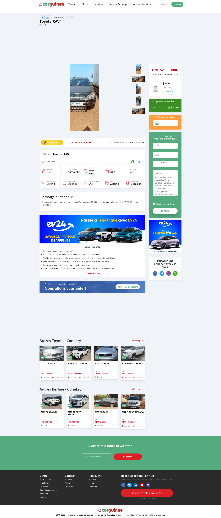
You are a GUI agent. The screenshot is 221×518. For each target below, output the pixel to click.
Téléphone (163, 162)
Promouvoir (53, 142)
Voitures (72, 4)
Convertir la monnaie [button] (162, 74)
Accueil (55, 17)
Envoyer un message (170, 92)
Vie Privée (44, 486)
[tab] (165, 74)
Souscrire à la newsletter (147, 493)
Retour (46, 17)
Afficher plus (137, 340)
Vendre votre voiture (128, 286)
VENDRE (177, 4)
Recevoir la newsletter (165, 204)
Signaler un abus (92, 273)
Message (158, 173)
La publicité (44, 483)
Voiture (61, 17)
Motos (85, 4)
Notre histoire (45, 479)
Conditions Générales (49, 490)
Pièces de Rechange (118, 4)
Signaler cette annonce (80, 142)
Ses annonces (167, 87)
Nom (157, 145)
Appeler (140, 161)
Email (157, 155)
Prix (156, 122)
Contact (43, 497)
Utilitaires (98, 4)
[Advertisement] (75, 46)
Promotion (44, 493)
